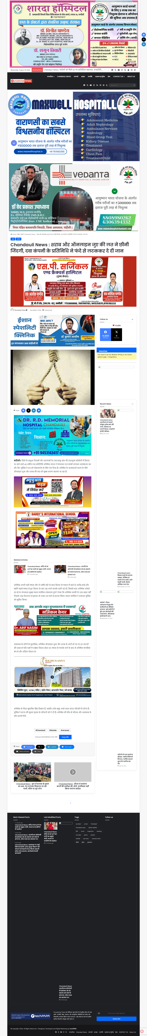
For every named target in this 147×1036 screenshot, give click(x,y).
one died (78, 835)
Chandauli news (80, 827)
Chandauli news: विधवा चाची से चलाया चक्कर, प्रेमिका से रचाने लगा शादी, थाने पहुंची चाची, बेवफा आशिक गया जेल (125, 578)
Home (14, 234)
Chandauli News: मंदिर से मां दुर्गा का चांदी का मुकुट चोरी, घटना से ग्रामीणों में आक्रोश (39, 569)
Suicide (53, 730)
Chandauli (41, 730)
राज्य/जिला (50, 76)
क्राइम (83, 76)
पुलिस (83, 842)
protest (93, 835)
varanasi (65, 730)
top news (86, 838)
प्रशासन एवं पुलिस (100, 76)
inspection (90, 831)
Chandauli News (64, 76)
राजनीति (90, 76)
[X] (28, 410)
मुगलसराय (89, 842)
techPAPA (73, 1029)
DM (77, 831)
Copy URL (65, 737)
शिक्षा (18, 234)
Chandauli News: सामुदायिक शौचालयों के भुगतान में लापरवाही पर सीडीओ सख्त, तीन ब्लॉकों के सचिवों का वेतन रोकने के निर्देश (95, 70)
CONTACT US (118, 76)
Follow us (109, 817)
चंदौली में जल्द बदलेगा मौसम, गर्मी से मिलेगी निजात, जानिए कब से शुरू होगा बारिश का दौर (125, 759)
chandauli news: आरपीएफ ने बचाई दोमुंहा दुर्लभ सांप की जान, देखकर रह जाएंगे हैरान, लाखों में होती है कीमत (107, 425)
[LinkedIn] (34, 410)
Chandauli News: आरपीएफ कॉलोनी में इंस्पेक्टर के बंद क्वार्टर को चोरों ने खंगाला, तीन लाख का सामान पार (65, 992)
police (86, 835)
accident (78, 824)
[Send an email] (26, 310)
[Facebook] (23, 410)
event (82, 831)
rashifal (78, 838)
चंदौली (18, 239)
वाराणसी (76, 76)
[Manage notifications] (142, 1031)
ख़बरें (22, 234)
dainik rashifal (92, 827)
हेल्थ (109, 76)
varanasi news (96, 838)
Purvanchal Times (20, 310)
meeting (99, 831)
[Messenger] (39, 410)
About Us (131, 76)
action (86, 824)
